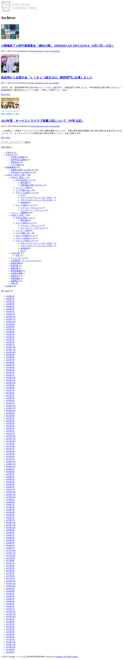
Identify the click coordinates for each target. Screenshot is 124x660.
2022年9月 (10, 413)
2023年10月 (11, 383)
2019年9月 (10, 500)
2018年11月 (11, 525)
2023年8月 (10, 388)
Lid (21, 195)
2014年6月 (10, 652)
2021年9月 (10, 444)
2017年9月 (10, 558)
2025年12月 (11, 317)
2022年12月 (11, 406)
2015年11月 (11, 614)
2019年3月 (10, 515)
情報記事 (14, 268)
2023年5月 (10, 395)
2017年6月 (10, 566)
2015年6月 (10, 627)
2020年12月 (11, 461)
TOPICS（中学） (18, 215)
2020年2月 (10, 487)
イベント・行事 (22, 188)
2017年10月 (11, 556)
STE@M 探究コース (24, 180)
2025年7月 (10, 329)
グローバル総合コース (25, 238)
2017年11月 (11, 553)
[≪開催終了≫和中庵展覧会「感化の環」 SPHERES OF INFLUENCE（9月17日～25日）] (10, 40)
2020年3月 (10, 484)
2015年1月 (10, 639)
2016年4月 (10, 601)
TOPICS (9, 155)
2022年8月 (10, 416)
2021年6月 (10, 451)
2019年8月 (10, 502)
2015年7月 (10, 624)
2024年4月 (10, 367)
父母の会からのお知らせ (21, 172)
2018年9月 (10, 530)
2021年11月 (11, 439)
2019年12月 (11, 492)
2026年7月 (10, 299)
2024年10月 (11, 352)
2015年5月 (10, 629)
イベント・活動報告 (19, 213)
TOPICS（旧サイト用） (16, 175)
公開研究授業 (16, 273)
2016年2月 (10, 606)
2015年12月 (11, 611)
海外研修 (24, 203)
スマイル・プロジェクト (31, 208)
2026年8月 (10, 296)
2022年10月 (11, 411)
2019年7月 (10, 505)
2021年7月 (10, 449)
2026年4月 (10, 306)
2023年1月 (10, 403)
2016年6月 (10, 596)
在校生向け (15, 276)
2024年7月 (10, 360)
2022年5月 (10, 423)
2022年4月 (10, 426)
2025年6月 (10, 332)
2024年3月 (10, 370)
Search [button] (27, 142)
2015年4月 (10, 632)
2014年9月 (10, 650)
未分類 (9, 286)
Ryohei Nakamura (37, 51)
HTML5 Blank (72, 657)
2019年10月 (11, 497)
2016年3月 (10, 604)
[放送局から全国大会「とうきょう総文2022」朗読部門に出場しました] (10, 72)
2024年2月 (10, 373)
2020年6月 (10, 477)
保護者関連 (11, 167)
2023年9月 (10, 385)
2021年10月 (11, 441)
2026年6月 (10, 301)
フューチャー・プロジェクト (33, 210)
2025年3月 (10, 339)
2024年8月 (10, 357)
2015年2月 (10, 637)
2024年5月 (10, 365)
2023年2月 (10, 400)
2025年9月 (10, 324)
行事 (13, 284)
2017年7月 (10, 563)
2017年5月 (10, 568)
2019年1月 (10, 520)
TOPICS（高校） (18, 178)
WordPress (59, 657)
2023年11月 (11, 380)
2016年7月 (10, 594)
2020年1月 (10, 489)
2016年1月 (10, 609)
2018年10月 (11, 528)
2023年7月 (10, 390)
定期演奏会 (15, 278)
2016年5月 (10, 599)
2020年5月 (10, 479)
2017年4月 (10, 571)
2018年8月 (10, 533)
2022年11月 (11, 408)
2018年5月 (10, 540)
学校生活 (14, 162)
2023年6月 (10, 393)
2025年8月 (10, 327)
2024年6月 (10, 362)
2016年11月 (11, 584)
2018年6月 (10, 538)
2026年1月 (10, 314)
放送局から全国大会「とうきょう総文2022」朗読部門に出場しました (47, 77)
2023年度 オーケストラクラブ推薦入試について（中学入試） (42, 120)
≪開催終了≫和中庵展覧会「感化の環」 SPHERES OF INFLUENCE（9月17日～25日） (57, 45)
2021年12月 (11, 436)
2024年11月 (11, 350)
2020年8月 (10, 472)
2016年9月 (10, 589)
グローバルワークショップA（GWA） (36, 197)
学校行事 (14, 266)
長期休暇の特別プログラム (32, 185)
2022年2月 (10, 431)
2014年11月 (11, 645)
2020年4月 (10, 482)
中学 (17, 256)
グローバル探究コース (25, 236)
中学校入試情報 (17, 157)
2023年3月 (10, 398)
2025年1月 (10, 345)
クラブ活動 (15, 165)
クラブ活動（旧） (23, 190)
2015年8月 (10, 622)
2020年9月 (10, 469)
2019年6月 (10, 507)
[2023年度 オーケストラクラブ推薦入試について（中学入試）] (10, 115)
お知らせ (10, 152)
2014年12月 (11, 642)
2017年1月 (10, 578)
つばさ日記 (15, 253)
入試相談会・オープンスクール (24, 261)
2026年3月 (10, 309)
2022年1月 (10, 434)
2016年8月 (10, 591)
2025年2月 (10, 342)
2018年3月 (10, 545)
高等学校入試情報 (18, 160)
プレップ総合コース (24, 205)
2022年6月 (10, 421)
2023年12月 (11, 378)
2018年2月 (10, 548)
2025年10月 (11, 322)
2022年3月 (10, 428)
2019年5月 (10, 510)
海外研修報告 (16, 271)
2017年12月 (11, 550)
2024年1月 (10, 375)
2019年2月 (10, 517)
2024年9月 (10, 355)
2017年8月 (10, 561)
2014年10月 (11, 647)
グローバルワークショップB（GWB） (36, 200)
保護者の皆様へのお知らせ (22, 170)
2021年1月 (10, 459)
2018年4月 (10, 543)
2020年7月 (10, 474)
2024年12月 (11, 347)
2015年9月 (10, 619)
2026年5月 (10, 304)
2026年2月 (10, 312)
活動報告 (14, 281)
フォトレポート (17, 258)
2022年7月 (10, 418)
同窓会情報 (15, 263)
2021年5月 (10, 454)
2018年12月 (11, 523)
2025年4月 (10, 337)
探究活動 (24, 183)
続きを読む (6, 94)
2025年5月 (10, 334)
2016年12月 (11, 581)
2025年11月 (11, 319)
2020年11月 (11, 464)
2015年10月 (11, 617)
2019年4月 (10, 512)
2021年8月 (10, 446)
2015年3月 (10, 634)
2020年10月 (11, 467)
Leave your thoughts (52, 51)
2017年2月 (10, 576)
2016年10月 (11, 586)
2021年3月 (10, 456)
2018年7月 (10, 535)
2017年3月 (10, 573)
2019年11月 (11, 495)
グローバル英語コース (25, 193)
